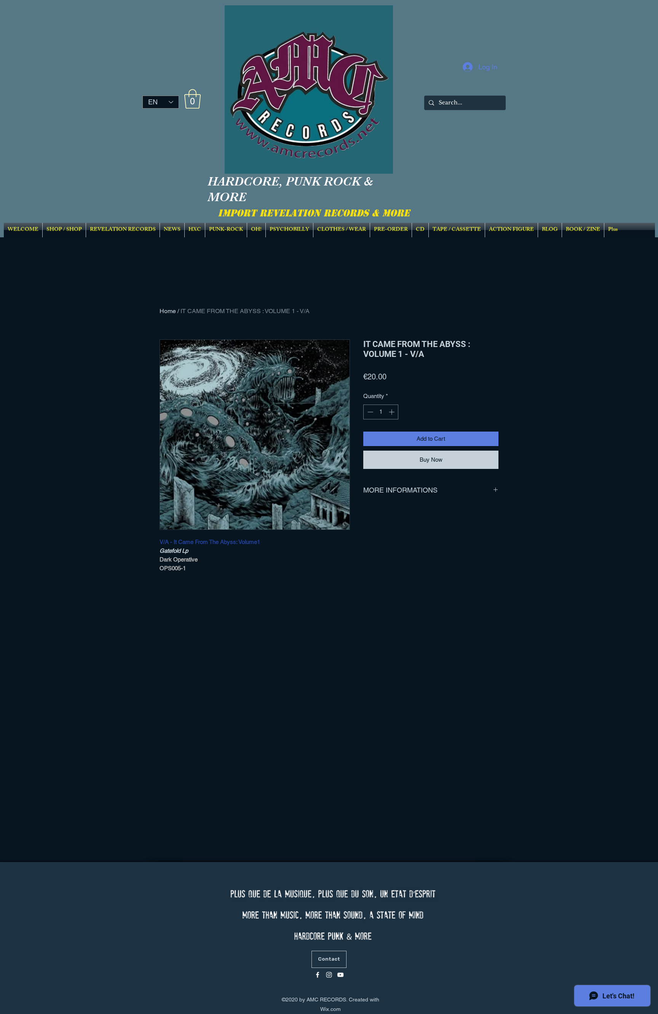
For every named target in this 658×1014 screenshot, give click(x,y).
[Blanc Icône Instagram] (329, 975)
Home (168, 311)
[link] (192, 99)
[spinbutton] (381, 412)
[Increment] (392, 412)
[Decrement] (369, 412)
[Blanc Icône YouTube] (340, 975)
